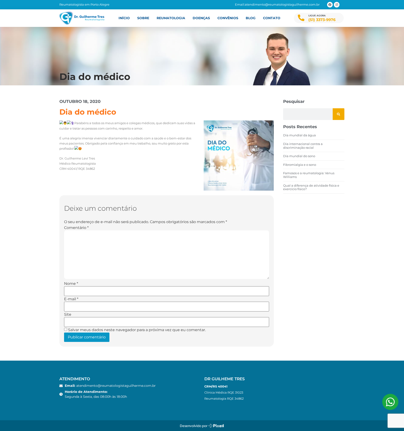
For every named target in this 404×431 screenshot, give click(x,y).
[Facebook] (330, 4)
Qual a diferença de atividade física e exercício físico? (311, 187)
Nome (71, 284)
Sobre (143, 18)
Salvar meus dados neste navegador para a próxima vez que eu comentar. (137, 330)
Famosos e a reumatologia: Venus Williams (308, 175)
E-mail (71, 299)
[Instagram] (336, 4)
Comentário (76, 228)
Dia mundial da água (299, 135)
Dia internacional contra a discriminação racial (303, 145)
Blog (251, 18)
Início (124, 18)
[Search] (338, 114)
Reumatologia (171, 18)
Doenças (201, 18)
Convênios (227, 18)
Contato (271, 18)
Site (67, 314)
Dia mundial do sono (299, 156)
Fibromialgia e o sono (299, 165)
